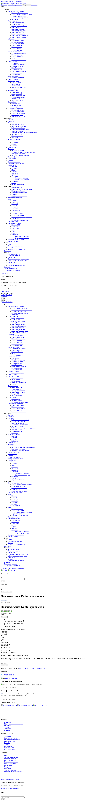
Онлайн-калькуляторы (15, 246)
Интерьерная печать (14, 52)
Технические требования (12, 270)
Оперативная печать (18, 77)
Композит (15, 233)
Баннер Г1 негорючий (18, 29)
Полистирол (15, 228)
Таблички (11, 123)
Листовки (15, 171)
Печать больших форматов (20, 18)
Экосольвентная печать (19, 60)
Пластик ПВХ (16, 225)
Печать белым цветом (18, 43)
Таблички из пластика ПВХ (20, 124)
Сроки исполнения (14, 255)
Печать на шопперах (18, 111)
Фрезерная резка (13, 90)
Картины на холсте (14, 162)
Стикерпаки (15, 63)
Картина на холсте (17, 213)
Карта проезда (5, 291)
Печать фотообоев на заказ (20, 107)
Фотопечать (15, 58)
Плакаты (10, 160)
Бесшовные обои (17, 105)
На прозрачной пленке (18, 191)
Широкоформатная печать (16, 11)
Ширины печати (13, 241)
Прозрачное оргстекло (22, 238)
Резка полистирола (17, 100)
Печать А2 (15, 205)
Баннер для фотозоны (18, 34)
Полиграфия (12, 165)
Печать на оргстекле (18, 42)
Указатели (15, 137)
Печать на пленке (17, 55)
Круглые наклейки (17, 82)
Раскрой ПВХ (16, 98)
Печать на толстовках (18, 113)
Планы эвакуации (17, 136)
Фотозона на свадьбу (18, 150)
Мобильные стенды (14, 139)
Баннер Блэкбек (16, 27)
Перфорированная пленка (19, 196)
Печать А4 (15, 209)
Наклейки (11, 121)
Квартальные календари (22, 179)
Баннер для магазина (18, 32)
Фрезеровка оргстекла (18, 97)
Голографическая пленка (19, 192)
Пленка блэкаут (16, 194)
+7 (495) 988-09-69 (6, 295)
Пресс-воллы (12, 147)
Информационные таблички (20, 129)
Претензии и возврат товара (16, 265)
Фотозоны (11, 149)
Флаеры (14, 183)
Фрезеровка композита (18, 95)
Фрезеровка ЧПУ (17, 92)
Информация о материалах (16, 239)
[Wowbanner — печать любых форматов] (13, 3)
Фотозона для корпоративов (20, 155)
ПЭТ (13, 230)
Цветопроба (11, 257)
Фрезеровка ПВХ (17, 94)
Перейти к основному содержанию (11, 1)
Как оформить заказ (14, 254)
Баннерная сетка (13, 221)
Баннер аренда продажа (19, 37)
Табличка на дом (17, 134)
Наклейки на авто (17, 68)
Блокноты (15, 173)
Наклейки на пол (17, 69)
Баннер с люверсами (18, 22)
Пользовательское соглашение (10, 788)
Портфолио (7, 251)
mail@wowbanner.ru (18, 568)
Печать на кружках (17, 115)
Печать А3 (15, 207)
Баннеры (10, 119)
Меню (13, 170)
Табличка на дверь (17, 131)
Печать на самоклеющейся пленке (22, 14)
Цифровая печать (13, 76)
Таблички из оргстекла (22, 236)
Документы (11, 262)
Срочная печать (13, 79)
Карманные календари (22, 178)
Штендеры (15, 142)
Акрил (14, 231)
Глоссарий (7, 768)
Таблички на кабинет (18, 128)
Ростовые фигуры (13, 157)
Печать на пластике (18, 40)
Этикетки (14, 89)
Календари (15, 176)
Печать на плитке (17, 47)
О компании (8, 722)
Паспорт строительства (19, 16)
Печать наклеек (12, 61)
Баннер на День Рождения (20, 35)
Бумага (10, 199)
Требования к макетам (11, 762)
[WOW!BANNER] (6, 302)
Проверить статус (6, 591)
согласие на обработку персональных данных (33, 668)
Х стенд (14, 144)
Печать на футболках (18, 110)
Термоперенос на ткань (19, 116)
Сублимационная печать (15, 108)
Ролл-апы (14, 141)
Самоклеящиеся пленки (15, 187)
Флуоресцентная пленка (19, 87)
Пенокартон (15, 226)
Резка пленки (16, 84)
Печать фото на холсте (18, 215)
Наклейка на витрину (18, 64)
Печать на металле (17, 48)
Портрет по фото (17, 218)
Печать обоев (12, 102)
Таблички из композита (19, 126)
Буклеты (14, 166)
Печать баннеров (13, 21)
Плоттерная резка (13, 81)
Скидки (10, 247)
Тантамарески (12, 158)
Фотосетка (15, 19)
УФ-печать (11, 39)
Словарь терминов (10, 770)
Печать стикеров (17, 73)
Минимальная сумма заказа (16, 249)
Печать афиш (16, 210)
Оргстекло (15, 234)
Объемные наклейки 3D (19, 71)
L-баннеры (15, 145)
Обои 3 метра (16, 103)
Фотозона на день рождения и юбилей (23, 152)
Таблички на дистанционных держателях (24, 132)
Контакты (7, 267)
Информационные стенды (16, 163)
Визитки (14, 168)
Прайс (10, 244)
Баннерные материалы (15, 197)
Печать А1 (15, 204)
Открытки (15, 181)
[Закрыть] (1, 577)
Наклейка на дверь (17, 66)
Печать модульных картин (20, 220)
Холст (10, 212)
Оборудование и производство (17, 260)
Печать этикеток (17, 74)
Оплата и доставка (10, 763)
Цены (6, 755)
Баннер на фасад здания (19, 30)
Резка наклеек (16, 86)
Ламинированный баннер (19, 26)
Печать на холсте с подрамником (22, 217)
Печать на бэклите (17, 56)
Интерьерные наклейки (19, 53)
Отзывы (10, 264)
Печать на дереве (17, 45)
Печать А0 (15, 202)
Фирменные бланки (18, 184)
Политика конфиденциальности (10, 779)
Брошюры (15, 175)
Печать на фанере (17, 50)
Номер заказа (5, 590)
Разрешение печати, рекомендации (18, 259)
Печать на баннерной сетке (20, 13)
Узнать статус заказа (10, 268)
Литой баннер (16, 24)
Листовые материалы (14, 223)
